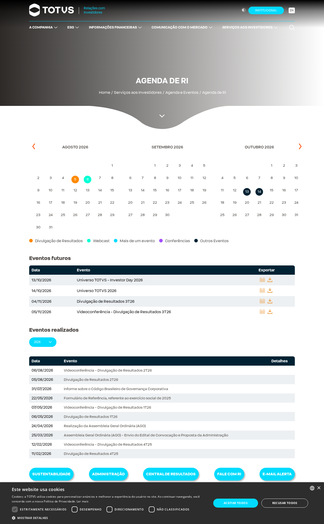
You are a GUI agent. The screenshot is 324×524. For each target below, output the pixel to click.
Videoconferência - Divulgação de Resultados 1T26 (107, 407)
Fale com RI (229, 474)
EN (292, 10)
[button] (108, 517)
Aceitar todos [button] (236, 503)
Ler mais (82, 501)
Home (104, 92)
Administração (108, 474)
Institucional (266, 10)
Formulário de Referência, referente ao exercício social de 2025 (117, 398)
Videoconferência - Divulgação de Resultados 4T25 (108, 444)
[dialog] (162, 503)
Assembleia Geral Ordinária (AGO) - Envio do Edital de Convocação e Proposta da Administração (146, 435)
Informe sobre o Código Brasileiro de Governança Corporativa (116, 389)
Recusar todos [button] (284, 503)
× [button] (318, 488)
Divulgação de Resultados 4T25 (91, 454)
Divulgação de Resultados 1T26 (90, 417)
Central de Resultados (171, 474)
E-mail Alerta (277, 474)
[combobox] (312, 488)
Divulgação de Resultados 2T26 (91, 380)
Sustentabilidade (51, 474)
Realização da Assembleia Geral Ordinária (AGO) (105, 426)
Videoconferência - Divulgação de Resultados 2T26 (108, 370)
